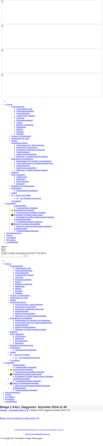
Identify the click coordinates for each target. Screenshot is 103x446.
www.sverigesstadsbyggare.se (51, 430)
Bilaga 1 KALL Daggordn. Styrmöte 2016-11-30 (19, 418)
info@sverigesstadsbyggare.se (26, 430)
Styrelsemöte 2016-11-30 (19, 410)
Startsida (3, 410)
